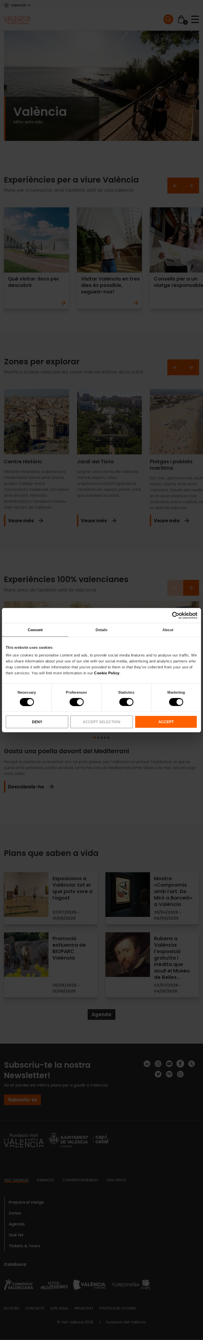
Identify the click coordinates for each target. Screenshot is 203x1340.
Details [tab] (102, 629)
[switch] (77, 702)
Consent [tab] (35, 629)
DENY (37, 722)
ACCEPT (166, 722)
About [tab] (167, 629)
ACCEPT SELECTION (101, 722)
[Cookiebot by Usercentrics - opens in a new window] (175, 615)
